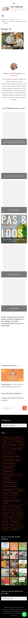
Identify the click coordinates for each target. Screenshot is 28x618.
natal (5, 510)
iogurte (5, 497)
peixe (13, 514)
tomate (5, 529)
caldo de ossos (8, 467)
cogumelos (6, 479)
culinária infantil (8, 490)
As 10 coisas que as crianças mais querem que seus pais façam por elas (14, 141)
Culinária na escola (14, 274)
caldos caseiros (8, 475)
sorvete (12, 525)
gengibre (6, 493)
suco (20, 525)
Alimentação (17, 438)
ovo (19, 510)
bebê (4, 445)
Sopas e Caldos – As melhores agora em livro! (14, 240)
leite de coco (7, 507)
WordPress (14, 615)
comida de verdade (9, 482)
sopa (4, 525)
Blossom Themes (10, 613)
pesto (20, 514)
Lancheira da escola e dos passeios (11, 502)
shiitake (5, 522)
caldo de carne (15, 449)
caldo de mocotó (8, 464)
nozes (12, 510)
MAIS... (18, 19)
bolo (21, 445)
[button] (5, 546)
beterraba (13, 445)
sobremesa (15, 522)
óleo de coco (15, 529)
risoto (11, 518)
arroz (5, 441)
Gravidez (15, 493)
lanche (14, 497)
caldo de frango (8, 452)
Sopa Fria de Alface (14, 210)
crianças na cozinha (10, 486)
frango (20, 490)
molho (17, 507)
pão (4, 518)
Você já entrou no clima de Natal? (14, 176)
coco (19, 475)
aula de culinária (16, 441)
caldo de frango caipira (11, 456)
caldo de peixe (7, 471)
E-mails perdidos (14, 308)
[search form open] (14, 3)
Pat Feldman (17, 6)
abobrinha (6, 438)
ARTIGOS (12, 19)
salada (19, 518)
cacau (5, 449)
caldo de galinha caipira (11, 460)
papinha (5, 514)
